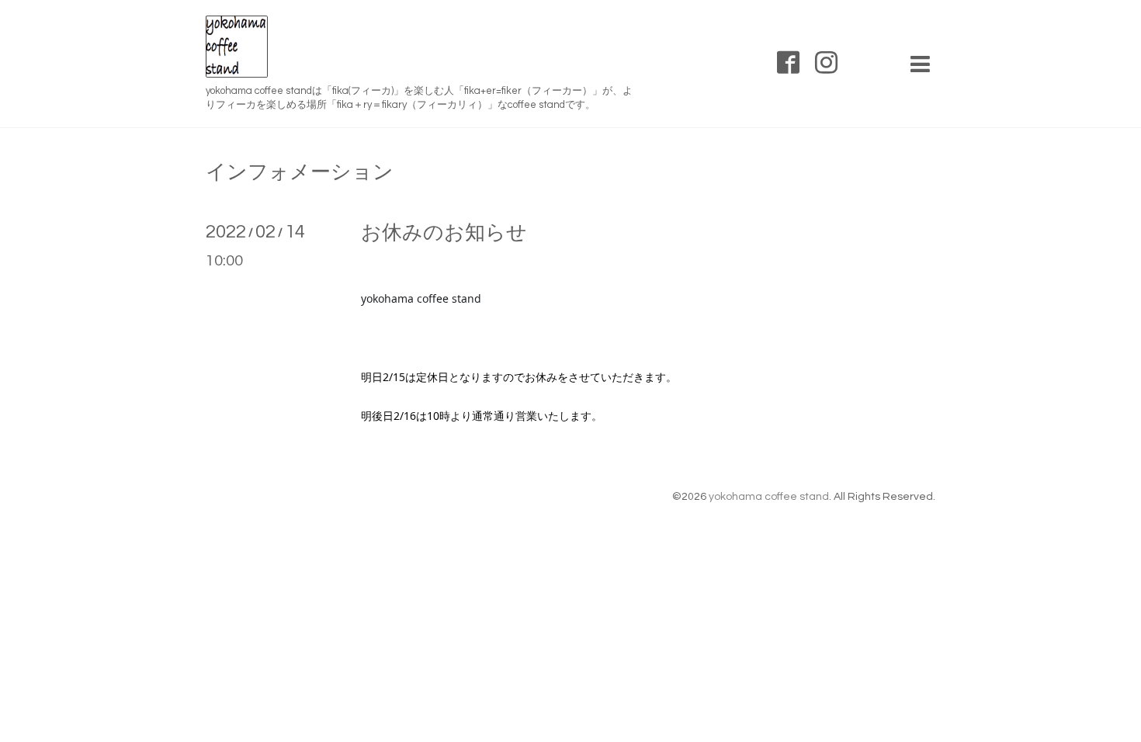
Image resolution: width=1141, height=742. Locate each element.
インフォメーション (300, 172)
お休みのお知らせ (444, 233)
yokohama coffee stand (769, 496)
